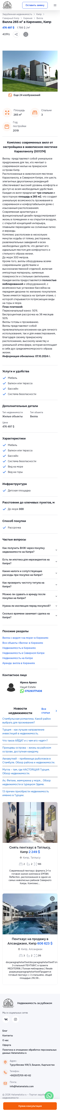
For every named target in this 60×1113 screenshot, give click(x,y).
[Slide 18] (43, 97)
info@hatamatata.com (22, 1086)
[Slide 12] (20, 97)
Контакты (7, 1035)
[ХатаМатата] (8, 1003)
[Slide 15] (32, 97)
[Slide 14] (28, 97)
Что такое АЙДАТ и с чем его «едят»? (25, 740)
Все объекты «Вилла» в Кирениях (22, 643)
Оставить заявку (35, 5)
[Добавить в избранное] (26, 34)
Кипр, (26, 857)
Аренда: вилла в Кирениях (18, 663)
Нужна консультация (30, 1106)
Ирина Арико (28, 682)
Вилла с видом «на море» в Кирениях (25, 637)
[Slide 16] (36, 97)
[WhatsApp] (49, 1095)
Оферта (6, 1045)
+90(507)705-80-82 (20, 1075)
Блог (4, 1030)
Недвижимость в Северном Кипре (23, 653)
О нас (5, 1040)
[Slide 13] (24, 97)
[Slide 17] (40, 97)
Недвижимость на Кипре (17, 658)
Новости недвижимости (20, 711)
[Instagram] (15, 1019)
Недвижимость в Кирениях (19, 648)
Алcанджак (35, 949)
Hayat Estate (28, 687)
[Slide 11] (17, 97)
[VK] (5, 1019)
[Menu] (55, 5)
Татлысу (35, 857)
